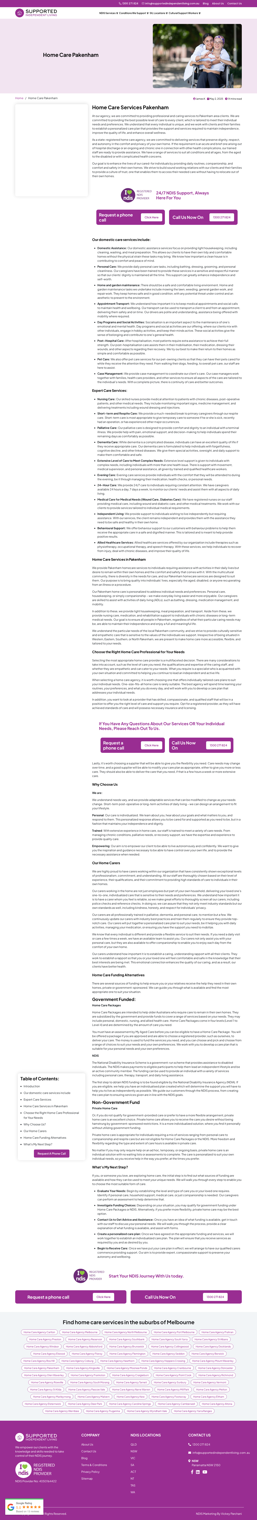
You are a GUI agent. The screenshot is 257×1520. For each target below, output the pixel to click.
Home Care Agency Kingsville (83, 1367)
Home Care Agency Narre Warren (131, 1389)
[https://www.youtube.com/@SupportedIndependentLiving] (204, 1472)
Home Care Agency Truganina (103, 1410)
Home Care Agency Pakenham (41, 1367)
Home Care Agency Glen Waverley (44, 1375)
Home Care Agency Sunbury (170, 1382)
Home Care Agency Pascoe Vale (86, 1389)
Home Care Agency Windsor (42, 1346)
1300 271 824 (130, 3)
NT (132, 1478)
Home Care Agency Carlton (39, 1332)
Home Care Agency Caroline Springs (130, 1403)
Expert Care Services (37, 1099)
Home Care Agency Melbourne (80, 1332)
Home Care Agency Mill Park (173, 1389)
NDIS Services (107, 13)
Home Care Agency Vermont (209, 1382)
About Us (218, 3)
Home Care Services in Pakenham (46, 1106)
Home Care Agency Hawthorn (117, 1360)
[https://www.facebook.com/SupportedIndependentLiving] (192, 1472)
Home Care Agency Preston (45, 1339)
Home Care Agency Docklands (213, 1346)
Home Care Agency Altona (217, 1403)
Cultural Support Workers (183, 13)
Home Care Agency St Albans (211, 1339)
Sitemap (87, 1478)
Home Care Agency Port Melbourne (174, 1332)
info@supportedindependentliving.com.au (172, 3)
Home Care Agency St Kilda (45, 1389)
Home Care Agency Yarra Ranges (193, 1410)
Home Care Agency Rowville (47, 1382)
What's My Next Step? (38, 1144)
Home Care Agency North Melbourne (126, 1332)
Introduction (32, 1086)
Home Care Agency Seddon (168, 1353)
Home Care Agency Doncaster (215, 1367)
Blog (206, 3)
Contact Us (234, 3)
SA (132, 1465)
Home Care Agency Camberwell (176, 1403)
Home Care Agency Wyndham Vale (147, 1410)
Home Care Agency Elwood (49, 1353)
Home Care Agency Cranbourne (172, 1367)
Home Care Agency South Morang (89, 1382)
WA (133, 1492)
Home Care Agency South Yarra (170, 1339)
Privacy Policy (90, 1471)
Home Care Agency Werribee (62, 1410)
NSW (134, 1451)
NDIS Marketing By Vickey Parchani (219, 1513)
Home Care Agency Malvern (94, 1396)
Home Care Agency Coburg (77, 1360)
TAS (133, 1485)
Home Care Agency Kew (131, 1396)
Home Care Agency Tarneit (131, 1382)
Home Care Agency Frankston (88, 1375)
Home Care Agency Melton (211, 1389)
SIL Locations (157, 13)
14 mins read (234, 98)
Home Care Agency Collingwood (170, 1346)
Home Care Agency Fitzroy (87, 1353)
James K (200, 98)
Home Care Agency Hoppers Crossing (163, 1360)
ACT (133, 1471)
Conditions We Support (132, 13)
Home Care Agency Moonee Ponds (127, 1367)
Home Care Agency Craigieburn (130, 1375)
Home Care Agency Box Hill (39, 1360)
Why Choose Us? (35, 1124)
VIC (133, 1458)
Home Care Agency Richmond (215, 1375)
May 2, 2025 (216, 98)
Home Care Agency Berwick (208, 1353)
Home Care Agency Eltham (208, 1396)
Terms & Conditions (94, 1465)
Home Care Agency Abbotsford (84, 1346)
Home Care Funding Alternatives (45, 1137)
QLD (134, 1444)
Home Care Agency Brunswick (126, 1346)
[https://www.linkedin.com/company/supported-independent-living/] (198, 1472)
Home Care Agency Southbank (127, 1339)
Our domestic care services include (47, 1093)
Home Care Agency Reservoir (85, 1339)
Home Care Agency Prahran (217, 1332)
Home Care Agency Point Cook (173, 1375)
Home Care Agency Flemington (127, 1353)
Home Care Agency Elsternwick (43, 1403)
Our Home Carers (35, 1131)
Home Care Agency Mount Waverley (213, 1360)
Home (19, 98)
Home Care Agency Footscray (169, 1396)
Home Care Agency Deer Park (85, 1403)
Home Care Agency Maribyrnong (52, 1396)
